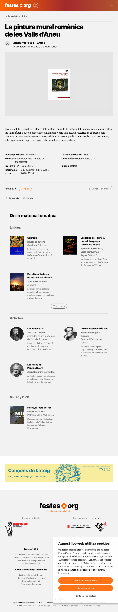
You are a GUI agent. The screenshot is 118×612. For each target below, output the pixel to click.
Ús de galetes (86, 606)
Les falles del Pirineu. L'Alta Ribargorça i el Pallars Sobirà (93, 241)
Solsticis (32, 237)
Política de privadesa (70, 606)
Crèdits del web (44, 606)
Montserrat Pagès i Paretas (29, 42)
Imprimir (29, 198)
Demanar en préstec (101, 188)
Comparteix (14, 198)
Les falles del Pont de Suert (35, 366)
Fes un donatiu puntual (31, 584)
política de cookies (78, 569)
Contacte (97, 606)
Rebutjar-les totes (86, 588)
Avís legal (56, 606)
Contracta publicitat (31, 581)
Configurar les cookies (85, 596)
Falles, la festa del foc (39, 407)
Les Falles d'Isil (35, 328)
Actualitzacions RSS (31, 563)
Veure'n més (58, 306)
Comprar (25, 188)
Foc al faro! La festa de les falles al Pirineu (39, 276)
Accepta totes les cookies (86, 580)
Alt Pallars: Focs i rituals (94, 328)
